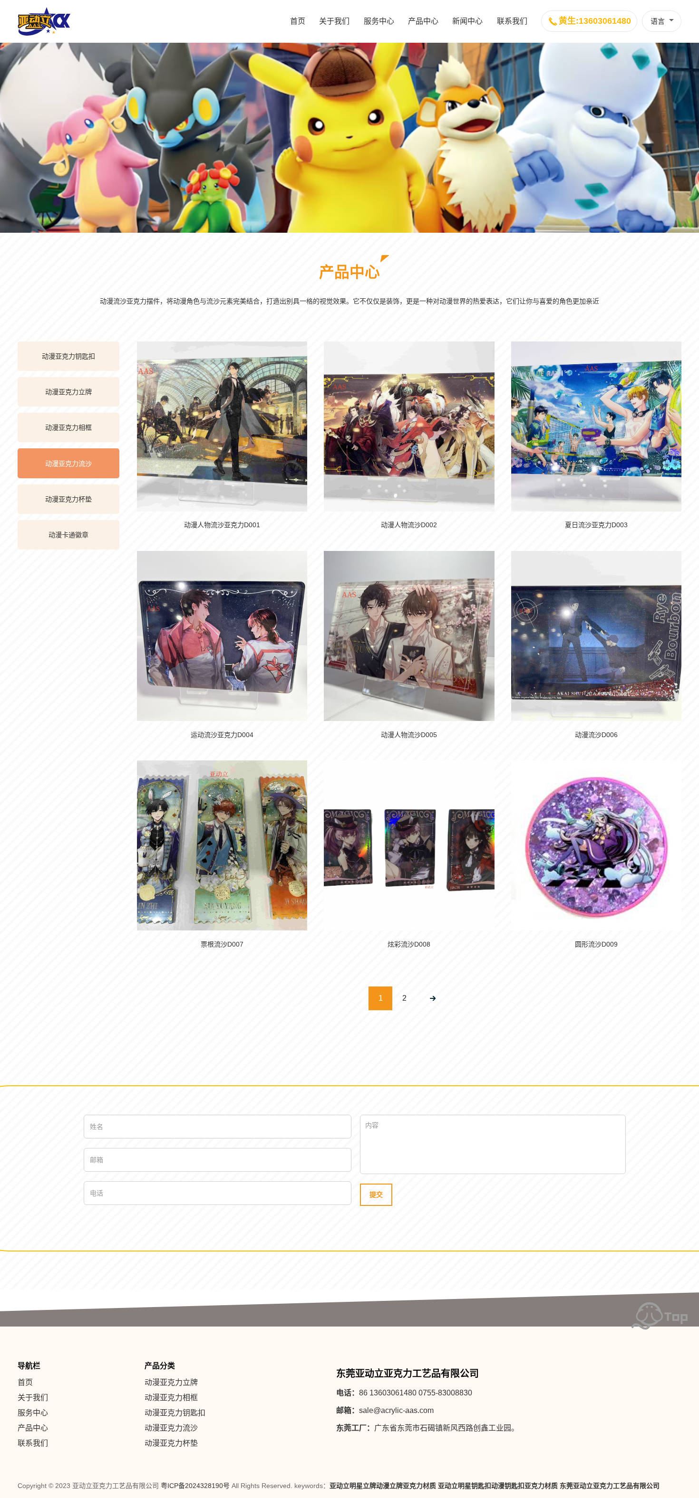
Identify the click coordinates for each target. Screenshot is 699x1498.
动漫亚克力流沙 (68, 463)
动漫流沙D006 (596, 735)
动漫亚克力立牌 (68, 392)
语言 (657, 21)
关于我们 (334, 21)
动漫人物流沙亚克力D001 (222, 525)
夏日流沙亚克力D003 (596, 525)
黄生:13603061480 (595, 21)
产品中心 (423, 21)
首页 (297, 21)
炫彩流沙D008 (409, 944)
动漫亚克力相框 (68, 427)
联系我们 (512, 21)
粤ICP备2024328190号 (195, 1485)
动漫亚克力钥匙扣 (68, 356)
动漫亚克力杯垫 (68, 499)
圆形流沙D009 (596, 944)
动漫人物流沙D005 (409, 735)
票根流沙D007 (222, 944)
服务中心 (379, 21)
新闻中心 (467, 21)
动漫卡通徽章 (68, 535)
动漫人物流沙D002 (409, 525)
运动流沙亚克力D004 (222, 735)
